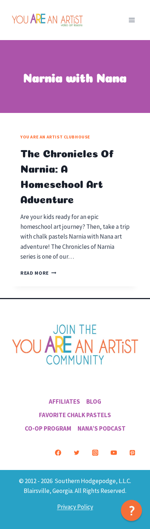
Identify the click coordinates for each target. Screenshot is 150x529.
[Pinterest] (132, 453)
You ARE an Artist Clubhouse (55, 137)
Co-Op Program (48, 428)
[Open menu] (131, 20)
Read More (38, 273)
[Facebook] (58, 453)
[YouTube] (113, 453)
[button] (131, 510)
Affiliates (64, 401)
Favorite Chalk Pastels (75, 415)
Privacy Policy (75, 507)
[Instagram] (95, 453)
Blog (93, 401)
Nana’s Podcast (102, 428)
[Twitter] (76, 453)
